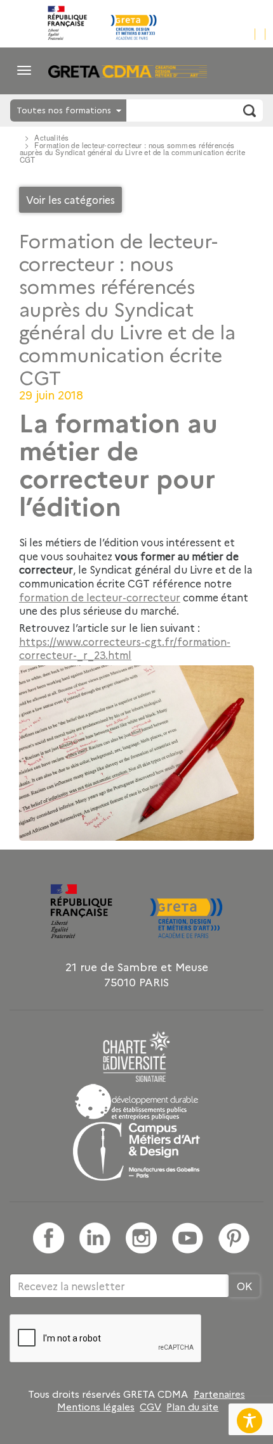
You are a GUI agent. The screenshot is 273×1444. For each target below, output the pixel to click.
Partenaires (219, 1394)
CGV (150, 1406)
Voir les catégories (70, 199)
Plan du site (192, 1406)
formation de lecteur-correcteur (99, 597)
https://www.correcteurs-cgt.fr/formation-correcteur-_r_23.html (124, 648)
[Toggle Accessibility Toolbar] (249, 1421)
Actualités (51, 137)
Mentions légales (96, 1406)
